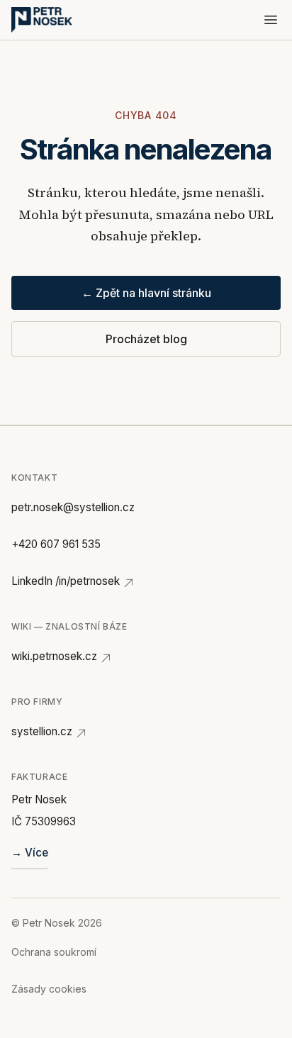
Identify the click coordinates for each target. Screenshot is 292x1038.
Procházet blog (146, 339)
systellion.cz (41, 731)
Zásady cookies (48, 989)
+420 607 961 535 (56, 544)
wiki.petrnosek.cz (54, 656)
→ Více (29, 852)
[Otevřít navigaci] (270, 19)
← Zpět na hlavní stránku (146, 293)
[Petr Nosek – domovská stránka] (41, 20)
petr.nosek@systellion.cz (73, 507)
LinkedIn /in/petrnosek (65, 581)
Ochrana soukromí (53, 952)
